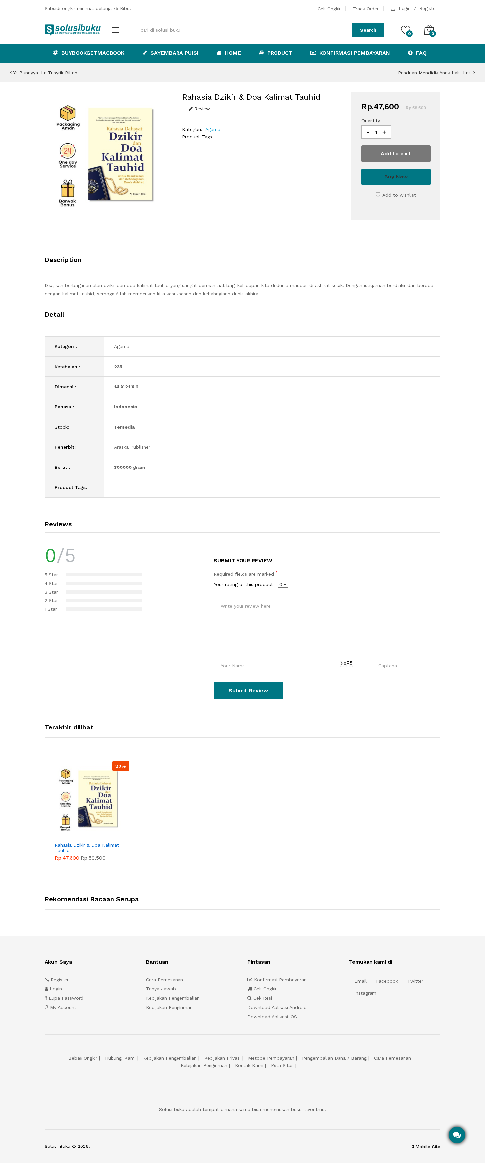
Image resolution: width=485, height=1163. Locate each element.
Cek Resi (262, 998)
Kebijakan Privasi (222, 1058)
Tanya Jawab (161, 988)
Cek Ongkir (329, 8)
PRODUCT (279, 53)
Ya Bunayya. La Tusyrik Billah (44, 72)
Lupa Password (65, 998)
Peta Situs (282, 1065)
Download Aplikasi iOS (272, 1016)
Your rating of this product (243, 584)
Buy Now (396, 177)
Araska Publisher (132, 447)
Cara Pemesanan (164, 979)
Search (368, 30)
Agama (212, 129)
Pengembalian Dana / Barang (334, 1058)
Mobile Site (427, 1146)
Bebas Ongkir (82, 1058)
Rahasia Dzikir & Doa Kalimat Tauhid (87, 847)
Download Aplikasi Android (277, 1007)
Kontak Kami (249, 1065)
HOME (232, 53)
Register (428, 8)
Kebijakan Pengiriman (169, 1007)
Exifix (133, 1146)
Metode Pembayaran (271, 1058)
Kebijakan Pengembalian (173, 998)
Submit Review (248, 690)
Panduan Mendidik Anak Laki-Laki (435, 72)
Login (405, 8)
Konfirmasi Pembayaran (354, 53)
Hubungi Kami (120, 1058)
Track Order (366, 8)
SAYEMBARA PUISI (174, 53)
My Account (62, 1007)
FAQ (420, 53)
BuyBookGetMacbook (92, 53)
